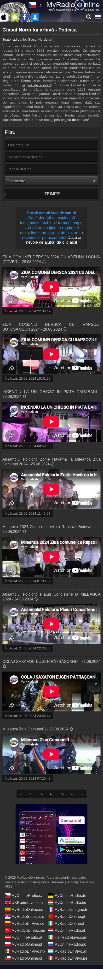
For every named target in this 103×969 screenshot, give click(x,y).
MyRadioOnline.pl (26, 944)
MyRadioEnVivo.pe (70, 958)
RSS (9, 886)
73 (30, 794)
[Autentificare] (36, 17)
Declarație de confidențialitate (27, 882)
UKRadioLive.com (27, 903)
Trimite (52, 194)
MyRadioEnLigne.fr (70, 909)
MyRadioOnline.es (27, 909)
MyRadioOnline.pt (69, 916)
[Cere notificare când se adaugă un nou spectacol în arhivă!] (44, 262)
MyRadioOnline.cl (26, 958)
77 (72, 794)
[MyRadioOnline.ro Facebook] (26, 17)
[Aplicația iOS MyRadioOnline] (5, 17)
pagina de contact (37, 85)
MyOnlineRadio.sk (70, 944)
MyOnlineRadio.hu (70, 903)
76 (62, 794)
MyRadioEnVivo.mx (28, 951)
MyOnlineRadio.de (70, 896)
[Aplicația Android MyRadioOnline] (16, 17)
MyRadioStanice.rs (27, 916)
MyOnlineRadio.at (26, 937)
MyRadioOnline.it (69, 923)
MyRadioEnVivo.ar (70, 951)
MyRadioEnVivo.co (27, 923)
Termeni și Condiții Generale (73, 882)
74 (41, 794)
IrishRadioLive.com (70, 937)
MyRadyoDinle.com (28, 930)
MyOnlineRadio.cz (27, 896)
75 (51, 794)
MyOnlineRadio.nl (69, 930)
